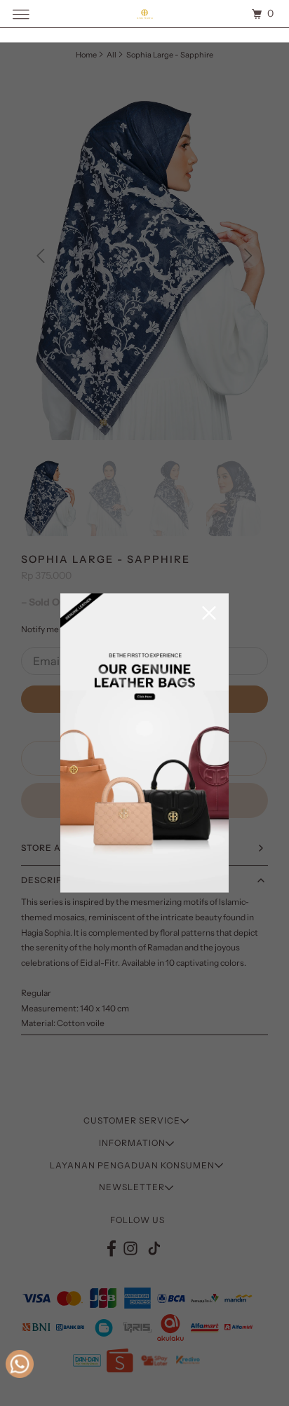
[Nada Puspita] (144, 13)
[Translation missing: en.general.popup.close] (209, 614)
